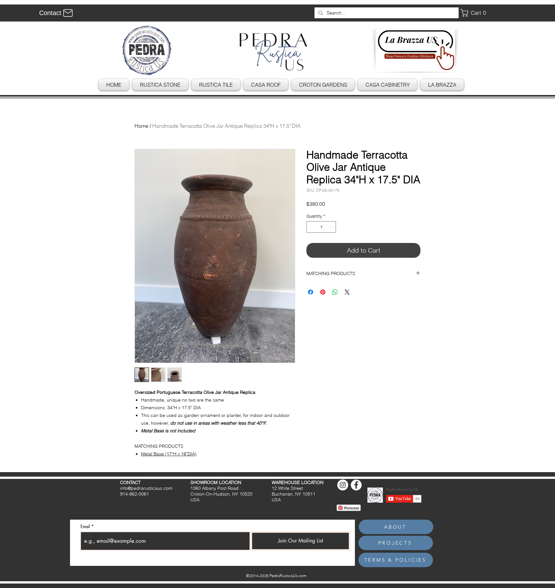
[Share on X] (347, 292)
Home (141, 126)
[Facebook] (356, 485)
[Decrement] (311, 226)
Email (85, 526)
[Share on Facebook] (310, 292)
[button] (476, 13)
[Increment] (331, 226)
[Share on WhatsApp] (335, 292)
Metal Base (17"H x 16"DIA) (169, 454)
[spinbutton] (321, 226)
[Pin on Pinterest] (323, 292)
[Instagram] (342, 485)
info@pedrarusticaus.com (146, 488)
